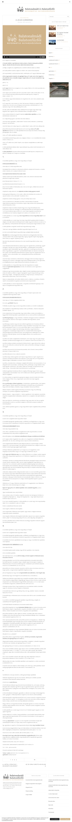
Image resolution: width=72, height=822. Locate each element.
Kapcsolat (50, 805)
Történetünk (51, 812)
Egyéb (58, 41)
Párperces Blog (29, 791)
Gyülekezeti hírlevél (53, 63)
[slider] (43, 57)
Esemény (51, 56)
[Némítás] (40, 57)
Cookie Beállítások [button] (55, 819)
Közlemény (51, 74)
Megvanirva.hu (29, 787)
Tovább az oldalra (59, 93)
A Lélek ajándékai (24, 20)
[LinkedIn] (16, 759)
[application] (24, 57)
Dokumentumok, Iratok (53, 797)
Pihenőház (50, 808)
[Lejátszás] (4, 57)
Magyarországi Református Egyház (33, 783)
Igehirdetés (24, 17)
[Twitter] (12, 759)
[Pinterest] (14, 759)
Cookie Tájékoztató (53, 793)
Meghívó (51, 78)
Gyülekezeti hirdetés (53, 60)
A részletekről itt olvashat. (7, 820)
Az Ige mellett (29, 794)
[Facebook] (10, 759)
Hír (49, 67)
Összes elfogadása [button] (65, 819)
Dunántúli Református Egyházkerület (34, 780)
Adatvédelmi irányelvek (53, 790)
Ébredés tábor (51, 801)
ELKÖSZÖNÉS (60, 40)
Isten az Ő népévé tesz (62, 25)
